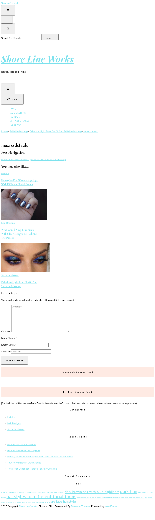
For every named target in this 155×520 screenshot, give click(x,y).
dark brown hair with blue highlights (92, 492)
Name (5, 338)
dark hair (128, 491)
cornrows (43, 492)
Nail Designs (18, 113)
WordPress (111, 506)
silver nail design (38, 502)
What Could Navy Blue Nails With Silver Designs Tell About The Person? (18, 234)
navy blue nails (138, 497)
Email (4, 345)
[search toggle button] (8, 29)
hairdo (3, 497)
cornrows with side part (55, 492)
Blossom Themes (80, 506)
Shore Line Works (37, 59)
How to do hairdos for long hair (23, 450)
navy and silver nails (124, 497)
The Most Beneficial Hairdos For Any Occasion (32, 468)
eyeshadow (142, 492)
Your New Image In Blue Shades (24, 462)
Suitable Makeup (20, 121)
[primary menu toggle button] (8, 89)
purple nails (11, 502)
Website (6, 351)
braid (37, 492)
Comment (6, 331)
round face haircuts (24, 502)
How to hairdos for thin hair (21, 444)
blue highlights (29, 492)
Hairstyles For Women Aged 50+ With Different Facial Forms (40, 456)
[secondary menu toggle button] (8, 10)
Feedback (15, 125)
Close (13, 99)
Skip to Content (9, 3)
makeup (93, 497)
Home (13, 109)
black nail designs (8, 492)
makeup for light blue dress (107, 497)
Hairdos (15, 117)
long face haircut (83, 497)
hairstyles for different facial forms (41, 497)
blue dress (19, 492)
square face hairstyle (60, 501)
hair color (150, 492)
